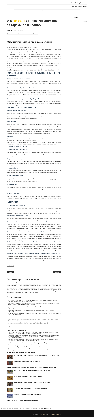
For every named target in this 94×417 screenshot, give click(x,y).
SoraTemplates (41, 414)
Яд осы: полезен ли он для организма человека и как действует (28, 376)
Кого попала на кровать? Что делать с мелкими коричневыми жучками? (22, 400)
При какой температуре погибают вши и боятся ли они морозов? (21, 352)
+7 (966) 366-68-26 (80, 3)
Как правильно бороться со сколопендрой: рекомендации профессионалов (30, 388)
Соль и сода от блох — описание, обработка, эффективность (27, 394)
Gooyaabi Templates (56, 414)
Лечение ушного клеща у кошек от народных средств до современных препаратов (32, 382)
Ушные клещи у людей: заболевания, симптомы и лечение (26, 361)
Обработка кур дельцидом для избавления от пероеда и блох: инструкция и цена (32, 370)
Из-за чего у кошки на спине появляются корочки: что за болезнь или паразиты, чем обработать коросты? (37, 355)
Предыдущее (57, 272)
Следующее (10, 272)
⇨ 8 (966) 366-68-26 (17, 30)
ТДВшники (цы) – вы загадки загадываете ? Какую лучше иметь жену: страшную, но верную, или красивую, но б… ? (32, 367)
